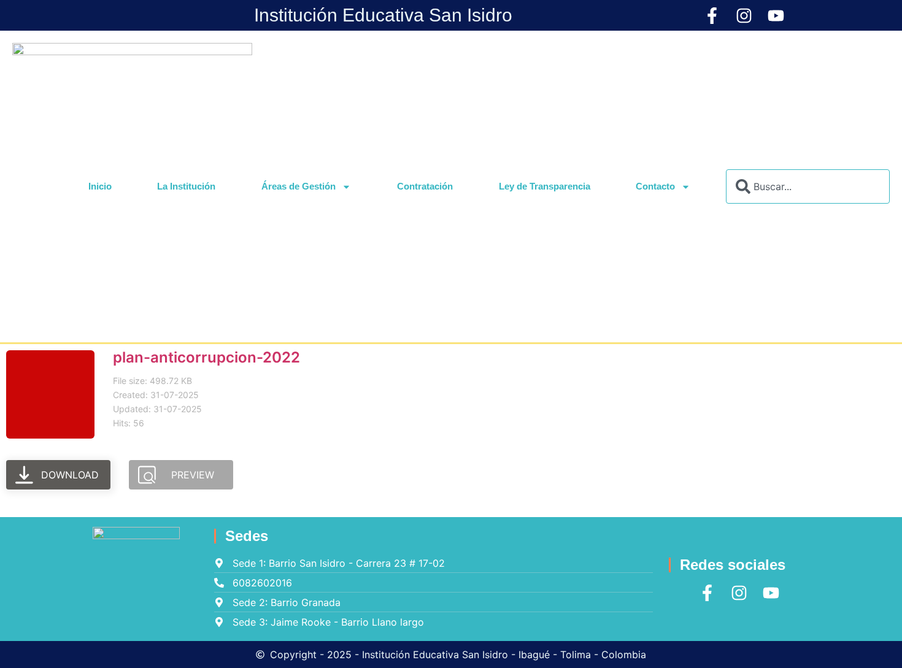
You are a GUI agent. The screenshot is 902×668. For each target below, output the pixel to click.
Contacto (655, 186)
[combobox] (808, 186)
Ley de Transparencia (544, 186)
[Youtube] (776, 15)
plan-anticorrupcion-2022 (206, 357)
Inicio (100, 186)
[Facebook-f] (712, 15)
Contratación (425, 186)
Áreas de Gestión (298, 186)
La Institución (186, 186)
